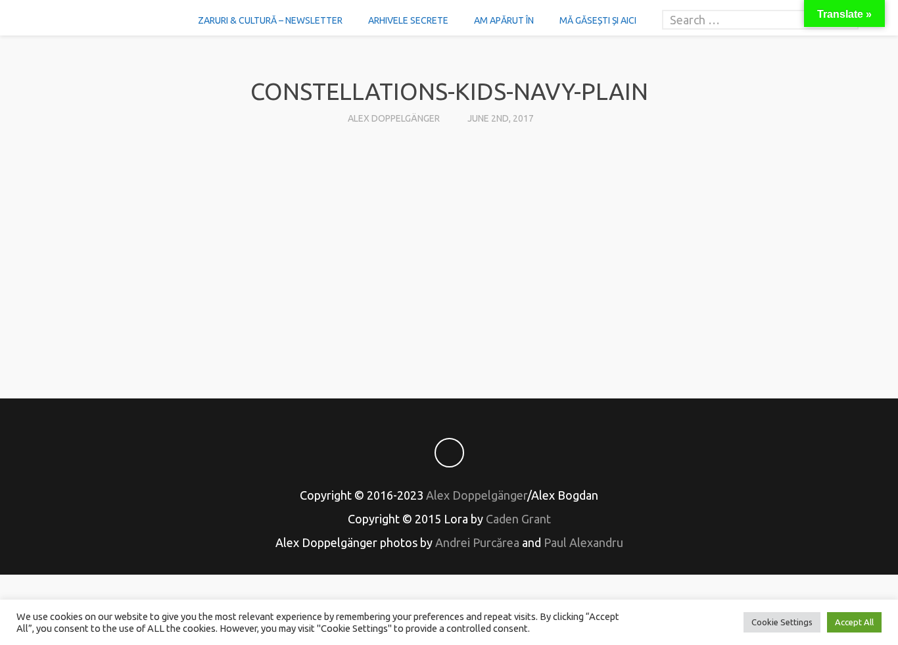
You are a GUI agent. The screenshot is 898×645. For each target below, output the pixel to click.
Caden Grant (518, 518)
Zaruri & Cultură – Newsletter (270, 20)
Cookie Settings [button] (782, 622)
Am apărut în (504, 20)
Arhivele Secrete (408, 20)
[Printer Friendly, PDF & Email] (449, 330)
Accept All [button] (854, 622)
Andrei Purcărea (477, 542)
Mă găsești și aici (597, 20)
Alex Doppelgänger (394, 118)
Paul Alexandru (583, 542)
